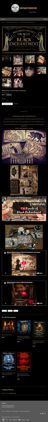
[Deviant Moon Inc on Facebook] (42, 413)
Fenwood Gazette (15, 411)
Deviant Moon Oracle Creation (24, 411)
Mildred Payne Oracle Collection (12, 22)
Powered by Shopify (15, 417)
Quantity (3, 98)
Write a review (13, 393)
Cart (46, 19)
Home (3, 22)
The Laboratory (8, 411)
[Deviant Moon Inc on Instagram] (45, 413)
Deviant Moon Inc (8, 417)
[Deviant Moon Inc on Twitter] (40, 413)
